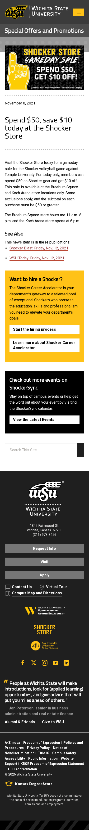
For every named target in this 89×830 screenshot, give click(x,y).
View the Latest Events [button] (33, 419)
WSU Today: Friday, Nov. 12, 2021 (36, 258)
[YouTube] (55, 663)
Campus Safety (64, 753)
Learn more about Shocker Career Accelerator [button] (44, 345)
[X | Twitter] (34, 663)
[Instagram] (44, 663)
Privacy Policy (38, 748)
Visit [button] (44, 561)
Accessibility (15, 758)
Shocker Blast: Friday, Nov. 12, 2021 (38, 248)
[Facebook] (23, 663)
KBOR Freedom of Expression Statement (52, 764)
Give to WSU (53, 722)
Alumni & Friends (20, 722)
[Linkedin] (66, 663)
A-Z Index (12, 742)
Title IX (43, 753)
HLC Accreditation (22, 769)
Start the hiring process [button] (34, 329)
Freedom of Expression (41, 742)
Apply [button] (44, 575)
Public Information (43, 758)
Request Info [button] (44, 548)
